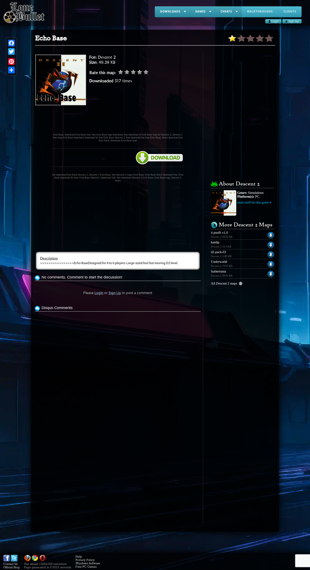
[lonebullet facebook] (6, 560)
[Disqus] (118, 365)
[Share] (11, 70)
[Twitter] (11, 51)
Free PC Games (86, 566)
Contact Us (10, 564)
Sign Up (115, 292)
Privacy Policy (85, 560)
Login (98, 292)
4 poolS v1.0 (219, 232)
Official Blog (11, 567)
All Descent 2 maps (224, 283)
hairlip (215, 242)
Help (78, 556)
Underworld (219, 261)
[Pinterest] (11, 61)
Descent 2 (107, 57)
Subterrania (218, 271)
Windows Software (87, 563)
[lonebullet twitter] (14, 560)
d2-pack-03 (218, 252)
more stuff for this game (253, 202)
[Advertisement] (118, 121)
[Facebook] (11, 43)
